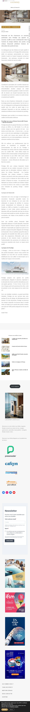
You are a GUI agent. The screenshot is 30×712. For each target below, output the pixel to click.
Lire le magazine (15, 386)
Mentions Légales (14, 707)
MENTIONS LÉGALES (7, 690)
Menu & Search (15, 7)
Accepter (4, 709)
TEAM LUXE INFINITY (7, 687)
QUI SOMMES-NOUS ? (8, 684)
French (5, 0)
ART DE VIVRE (6, 27)
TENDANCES (15, 27)
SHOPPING (5, 697)
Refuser (11, 709)
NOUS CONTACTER (7, 693)
